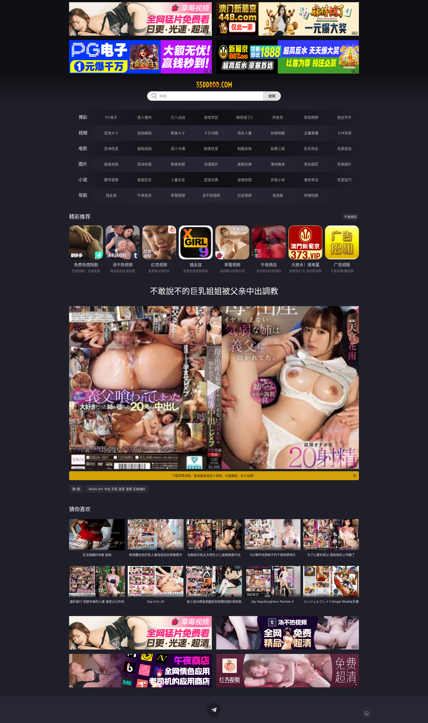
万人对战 (178, 117)
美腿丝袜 (244, 164)
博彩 (82, 117)
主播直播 (311, 133)
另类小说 (278, 179)
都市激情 (111, 179)
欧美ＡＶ (178, 133)
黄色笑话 (311, 179)
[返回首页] (366, 713)
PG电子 (111, 117)
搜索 (272, 96)
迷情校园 (244, 179)
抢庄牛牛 (344, 117)
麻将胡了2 (244, 117)
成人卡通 (178, 148)
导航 (82, 195)
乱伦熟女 (311, 148)
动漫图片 (211, 164)
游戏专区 (211, 117)
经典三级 (278, 148)
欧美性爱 (211, 148)
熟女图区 (311, 164)
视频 (82, 133)
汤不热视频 (211, 195)
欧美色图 (178, 164)
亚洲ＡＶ (111, 133)
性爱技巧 (344, 179)
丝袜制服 (278, 133)
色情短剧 (311, 195)
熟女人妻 (244, 133)
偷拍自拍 (144, 148)
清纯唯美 (278, 164)
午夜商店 (144, 195)
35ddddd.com (214, 84)
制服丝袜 (244, 148)
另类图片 (344, 164)
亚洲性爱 (111, 148)
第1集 (76, 489)
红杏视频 (244, 195)
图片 (82, 164)
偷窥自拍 (111, 164)
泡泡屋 (277, 195)
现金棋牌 (311, 117)
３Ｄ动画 (211, 133)
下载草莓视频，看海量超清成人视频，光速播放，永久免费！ (214, 475)
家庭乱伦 (144, 179)
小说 (82, 180)
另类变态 (344, 148)
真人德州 (144, 117)
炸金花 (277, 117)
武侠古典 (211, 179)
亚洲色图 (144, 164)
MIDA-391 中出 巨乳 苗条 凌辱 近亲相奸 (117, 489)
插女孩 (111, 195)
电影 (82, 148)
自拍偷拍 (144, 133)
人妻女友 (178, 179)
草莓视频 (178, 195)
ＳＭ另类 (344, 133)
